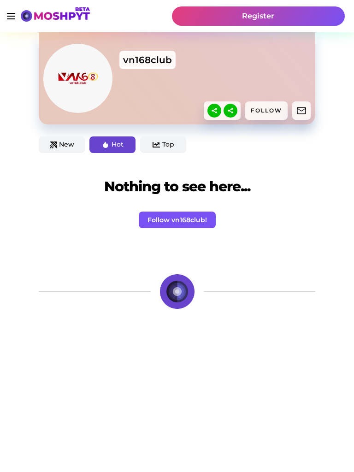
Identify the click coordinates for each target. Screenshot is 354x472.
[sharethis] (214, 111)
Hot (118, 144)
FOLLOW (266, 110)
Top (168, 144)
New (66, 144)
